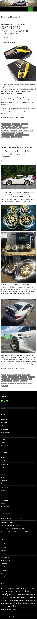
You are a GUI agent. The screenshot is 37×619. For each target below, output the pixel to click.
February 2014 (5, 570)
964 (6, 588)
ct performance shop (16, 597)
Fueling (3, 474)
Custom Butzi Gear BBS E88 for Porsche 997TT (16, 154)
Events (3, 470)
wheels (13, 609)
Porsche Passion (5, 487)
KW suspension (28, 130)
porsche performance (22, 134)
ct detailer (5, 130)
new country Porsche (8, 132)
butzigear (32, 376)
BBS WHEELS (4, 422)
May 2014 (3, 567)
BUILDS (3, 426)
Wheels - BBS (28, 147)
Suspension (4, 493)
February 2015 (5, 557)
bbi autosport (6, 124)
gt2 (34, 600)
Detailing (12, 24)
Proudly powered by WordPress (8, 616)
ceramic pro (17, 126)
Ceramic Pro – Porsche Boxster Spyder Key (14, 31)
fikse (29, 600)
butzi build (15, 591)
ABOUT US (4, 419)
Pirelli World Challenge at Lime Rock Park (12, 519)
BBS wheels (16, 124)
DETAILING (4, 429)
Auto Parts (4, 457)
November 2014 (5, 560)
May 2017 (3, 544)
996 (14, 588)
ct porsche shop (7, 381)
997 (22, 588)
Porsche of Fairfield (8, 134)
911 (2, 588)
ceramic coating (7, 126)
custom (8, 600)
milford (16, 381)
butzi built (20, 591)
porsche (19, 132)
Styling (3, 490)
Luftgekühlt (4, 480)
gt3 (2, 603)
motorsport (23, 603)
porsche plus (6, 137)
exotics (19, 600)
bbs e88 (4, 376)
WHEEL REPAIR (5, 445)
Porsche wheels (28, 383)
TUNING (3, 442)
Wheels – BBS (5, 507)
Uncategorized (21, 24)
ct (30, 379)
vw (4, 609)
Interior (3, 477)
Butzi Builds (4, 461)
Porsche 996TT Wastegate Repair (10, 525)
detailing (14, 130)
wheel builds (8, 609)
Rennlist (4, 385)
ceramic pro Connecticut (9, 128)
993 (11, 588)
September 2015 (5, 550)
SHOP (2, 436)
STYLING (3, 439)
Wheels (22, 147)
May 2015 (3, 553)
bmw (6, 591)
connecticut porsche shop (19, 379)
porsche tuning (16, 137)
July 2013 (3, 573)
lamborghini (7, 603)
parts (32, 603)
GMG (20, 130)
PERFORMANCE (5, 432)
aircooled (29, 588)
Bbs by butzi (26, 374)
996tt (17, 588)
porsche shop (6, 383)
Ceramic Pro (5, 24)
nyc (29, 603)
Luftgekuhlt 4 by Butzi (7, 522)
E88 (15, 600)
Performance (4, 484)
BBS (19, 374)
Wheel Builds (15, 147)
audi (33, 588)
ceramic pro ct (23, 128)
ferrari (25, 600)
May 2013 (3, 576)
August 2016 (4, 547)
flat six (31, 600)
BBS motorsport (13, 376)
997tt (3, 374)
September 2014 (5, 563)
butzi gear (24, 124)
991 (9, 588)
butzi (10, 591)
